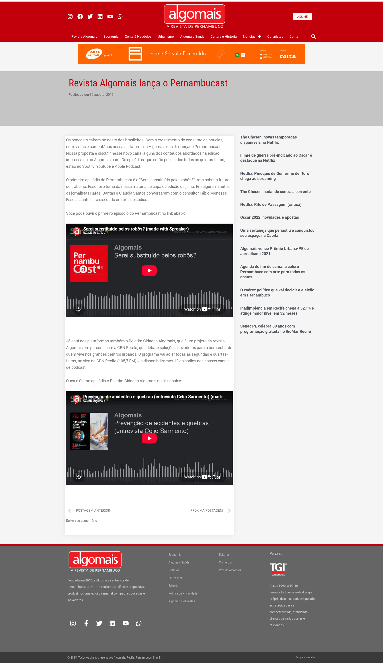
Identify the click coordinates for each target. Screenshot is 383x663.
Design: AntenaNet (305, 657)
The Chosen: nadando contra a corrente (275, 191)
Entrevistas (175, 578)
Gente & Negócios (138, 37)
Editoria (173, 586)
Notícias (249, 37)
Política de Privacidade (182, 593)
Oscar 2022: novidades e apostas (269, 217)
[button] (313, 37)
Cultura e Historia (224, 37)
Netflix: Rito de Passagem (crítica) (270, 204)
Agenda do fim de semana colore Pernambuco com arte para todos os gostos (272, 271)
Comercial (225, 562)
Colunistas (275, 37)
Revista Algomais (84, 37)
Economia (111, 37)
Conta (293, 37)
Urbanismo (166, 37)
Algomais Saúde (192, 37)
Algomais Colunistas (181, 601)
